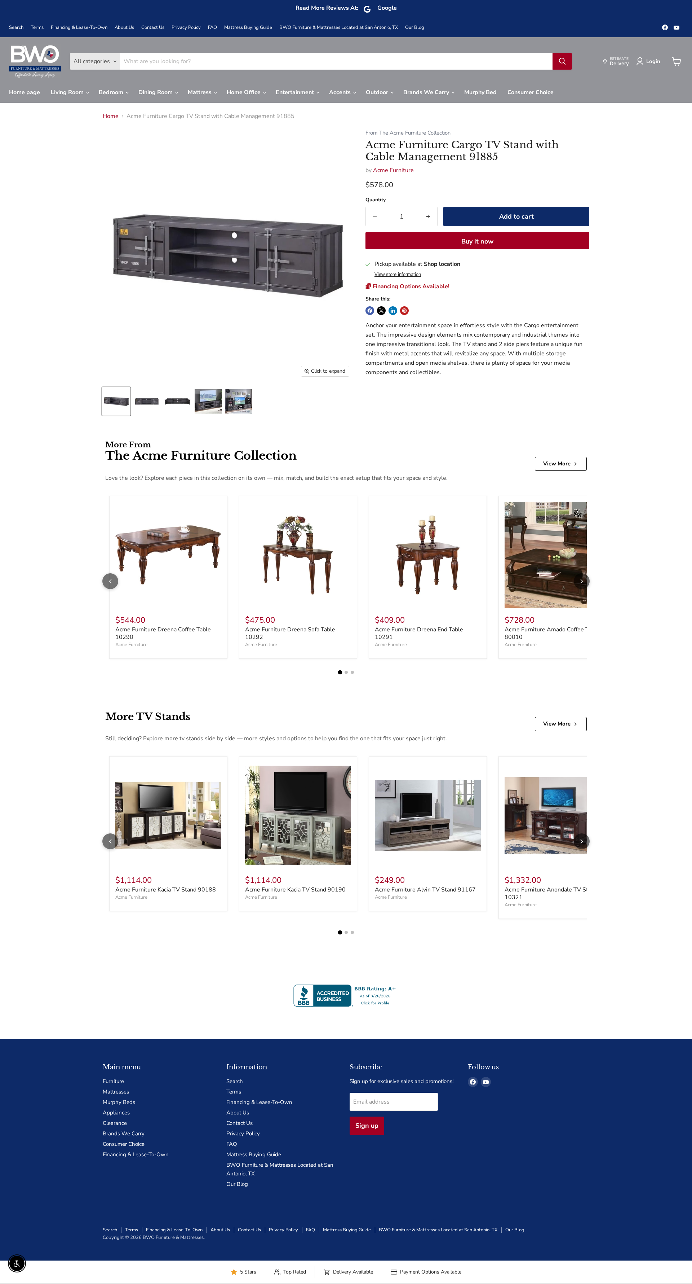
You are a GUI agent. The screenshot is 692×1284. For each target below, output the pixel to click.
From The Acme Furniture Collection (408, 133)
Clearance (115, 1123)
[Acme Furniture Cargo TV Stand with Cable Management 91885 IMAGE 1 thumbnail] (116, 401)
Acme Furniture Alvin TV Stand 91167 (425, 890)
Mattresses (116, 1091)
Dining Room (156, 92)
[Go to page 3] (352, 672)
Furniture (113, 1081)
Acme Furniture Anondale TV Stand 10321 (551, 893)
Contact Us (152, 27)
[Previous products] (110, 581)
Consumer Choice (530, 92)
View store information (397, 274)
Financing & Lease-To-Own (79, 27)
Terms (37, 27)
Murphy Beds (119, 1102)
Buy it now (477, 241)
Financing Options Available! (410, 286)
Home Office (244, 92)
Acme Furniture (393, 170)
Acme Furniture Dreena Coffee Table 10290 (163, 633)
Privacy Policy (186, 27)
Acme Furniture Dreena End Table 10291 (419, 633)
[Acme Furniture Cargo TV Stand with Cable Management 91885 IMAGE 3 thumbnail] (177, 401)
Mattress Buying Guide (248, 27)
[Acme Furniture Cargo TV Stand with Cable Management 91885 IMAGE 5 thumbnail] (239, 401)
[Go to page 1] (340, 672)
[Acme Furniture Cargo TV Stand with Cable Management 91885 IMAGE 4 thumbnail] (208, 401)
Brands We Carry (427, 92)
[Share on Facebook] (369, 310)
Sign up (366, 1125)
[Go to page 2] (346, 672)
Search (16, 27)
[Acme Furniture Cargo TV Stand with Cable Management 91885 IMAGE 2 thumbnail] (147, 401)
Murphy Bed (480, 92)
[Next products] (582, 581)
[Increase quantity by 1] (428, 217)
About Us (124, 27)
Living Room (68, 92)
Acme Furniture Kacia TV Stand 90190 (295, 890)
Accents (340, 92)
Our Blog (414, 27)
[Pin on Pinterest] (404, 310)
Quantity (375, 200)
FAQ (212, 27)
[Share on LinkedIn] (393, 310)
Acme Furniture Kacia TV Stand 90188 (165, 890)
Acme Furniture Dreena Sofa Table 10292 (290, 633)
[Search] (562, 61)
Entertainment (295, 92)
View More (557, 463)
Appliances (116, 1112)
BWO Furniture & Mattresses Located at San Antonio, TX (338, 27)
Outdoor (378, 92)
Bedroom (112, 92)
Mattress (200, 92)
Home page (24, 92)
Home (111, 116)
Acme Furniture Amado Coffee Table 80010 (552, 633)
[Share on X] (381, 310)
